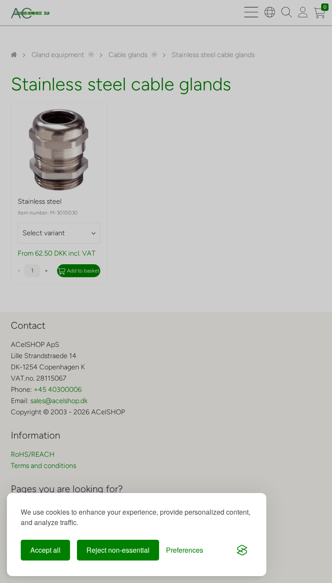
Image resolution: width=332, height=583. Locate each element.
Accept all (45, 550)
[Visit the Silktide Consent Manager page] (242, 550)
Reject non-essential (118, 550)
